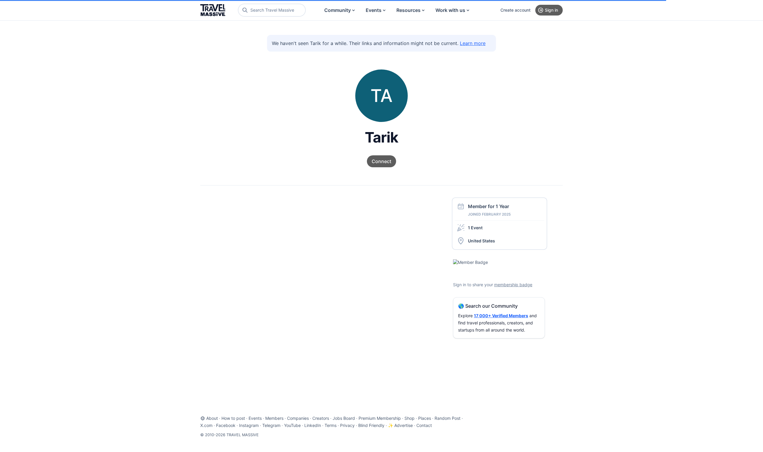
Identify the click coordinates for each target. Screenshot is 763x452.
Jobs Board (344, 418)
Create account (515, 10)
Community (337, 10)
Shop (409, 418)
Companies (298, 418)
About (212, 418)
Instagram (249, 425)
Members (274, 418)
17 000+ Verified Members (501, 315)
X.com (206, 425)
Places (424, 418)
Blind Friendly (371, 425)
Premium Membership (380, 418)
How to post (233, 418)
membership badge (513, 284)
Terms (330, 425)
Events (374, 10)
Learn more (473, 43)
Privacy (347, 425)
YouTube (292, 425)
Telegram (271, 425)
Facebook (225, 425)
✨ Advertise (400, 425)
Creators (320, 418)
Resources (408, 10)
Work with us (450, 10)
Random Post (447, 418)
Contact (424, 425)
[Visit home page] (212, 10)
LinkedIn (312, 425)
